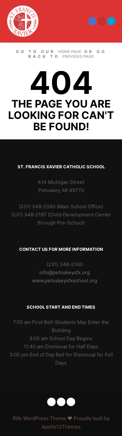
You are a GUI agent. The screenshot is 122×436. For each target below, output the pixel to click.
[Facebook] (92, 21)
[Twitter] (111, 21)
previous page (78, 56)
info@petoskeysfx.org (64, 272)
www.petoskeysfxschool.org (64, 280)
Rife (17, 418)
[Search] (66, 21)
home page (69, 51)
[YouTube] (102, 21)
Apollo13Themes (61, 427)
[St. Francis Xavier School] (23, 21)
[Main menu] (78, 21)
